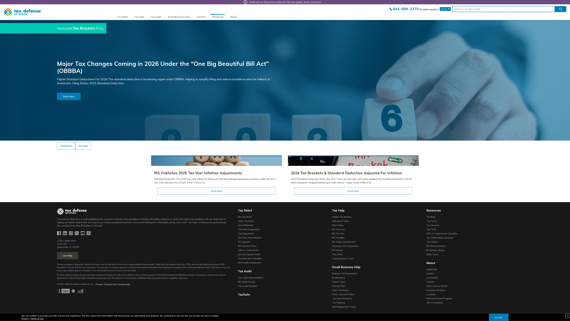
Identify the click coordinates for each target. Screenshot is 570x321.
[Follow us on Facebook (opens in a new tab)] (59, 233)
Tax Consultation (434, 302)
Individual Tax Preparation (345, 246)
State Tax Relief (246, 221)
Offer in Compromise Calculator (442, 233)
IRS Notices (337, 250)
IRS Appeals (244, 242)
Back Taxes (337, 225)
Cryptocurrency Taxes (343, 258)
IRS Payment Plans (247, 246)
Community (432, 277)
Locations (431, 294)
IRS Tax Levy (338, 229)
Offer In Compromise (248, 250)
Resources (218, 16)
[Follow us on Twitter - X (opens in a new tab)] (77, 233)
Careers (430, 273)
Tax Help (139, 16)
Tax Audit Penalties (247, 286)
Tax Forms (431, 221)
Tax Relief (122, 16)
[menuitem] (122, 17)
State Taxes (432, 254)
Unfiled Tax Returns (341, 217)
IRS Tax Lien (338, 233)
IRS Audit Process (246, 282)
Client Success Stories (437, 286)
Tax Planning (338, 302)
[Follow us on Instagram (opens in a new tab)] (71, 233)
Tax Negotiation (246, 233)
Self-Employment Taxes (344, 307)
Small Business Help (179, 16)
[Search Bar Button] (560, 9)
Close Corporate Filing (343, 294)
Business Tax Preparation (344, 273)
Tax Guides (431, 242)
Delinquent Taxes (340, 221)
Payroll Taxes (339, 282)
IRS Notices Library (435, 250)
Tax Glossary (432, 225)
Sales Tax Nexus (340, 290)
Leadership (431, 269)
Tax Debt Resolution (342, 298)
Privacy (25, 318)
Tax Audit (156, 16)
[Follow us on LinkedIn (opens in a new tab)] (65, 233)
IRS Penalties (338, 237)
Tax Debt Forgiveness (249, 229)
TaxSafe (201, 16)
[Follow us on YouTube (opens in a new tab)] (83, 233)
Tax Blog (430, 217)
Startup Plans (339, 286)
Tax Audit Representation (250, 277)
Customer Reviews (435, 290)
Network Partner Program (439, 298)
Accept (499, 317)
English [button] (444, 9)
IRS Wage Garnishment (343, 242)
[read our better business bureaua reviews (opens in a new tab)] (66, 292)
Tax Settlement (245, 225)
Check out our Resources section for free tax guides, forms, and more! (285, 2)
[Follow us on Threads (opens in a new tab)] (89, 233)
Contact (430, 282)
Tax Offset (337, 254)
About (233, 16)
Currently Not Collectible (250, 258)
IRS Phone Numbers (436, 246)
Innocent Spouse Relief (249, 254)
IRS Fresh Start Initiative (249, 237)
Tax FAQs (431, 229)
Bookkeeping (338, 277)
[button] (83, 145)
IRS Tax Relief (244, 217)
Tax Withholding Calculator (439, 237)
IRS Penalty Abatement (249, 262)
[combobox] (503, 9)
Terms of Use (37, 318)
